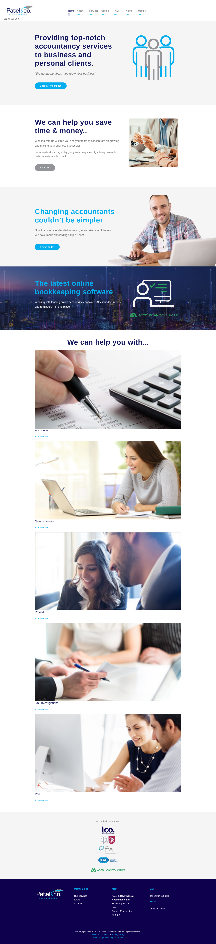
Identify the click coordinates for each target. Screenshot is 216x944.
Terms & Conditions (101, 935)
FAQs (117, 11)
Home (71, 11)
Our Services (80, 896)
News (129, 11)
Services (93, 11)
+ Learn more (41, 436)
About (80, 11)
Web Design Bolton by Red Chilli (108, 938)
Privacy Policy (118, 935)
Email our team (157, 908)
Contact (142, 11)
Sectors (105, 11)
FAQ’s (77, 899)
